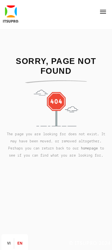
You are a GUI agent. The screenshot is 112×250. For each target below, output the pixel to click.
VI (9, 243)
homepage (89, 148)
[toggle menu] (103, 11)
